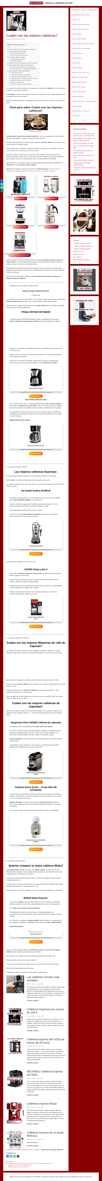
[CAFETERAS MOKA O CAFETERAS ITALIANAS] (51, 214)
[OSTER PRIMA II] (36, 607)
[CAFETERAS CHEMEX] (51, 185)
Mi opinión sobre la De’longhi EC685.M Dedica (20, 1165)
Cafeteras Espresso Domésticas (19, 255)
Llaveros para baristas (77, 96)
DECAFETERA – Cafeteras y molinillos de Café (84, 10)
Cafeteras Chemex (51, 198)
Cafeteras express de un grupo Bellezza (21, 84)
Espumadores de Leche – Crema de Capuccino (84, 101)
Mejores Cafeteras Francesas (83, 246)
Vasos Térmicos (76, 115)
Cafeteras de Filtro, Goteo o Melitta (81, 48)
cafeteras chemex (34, 171)
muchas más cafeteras (47, 171)
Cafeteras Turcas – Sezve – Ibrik (80, 72)
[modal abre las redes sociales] (18, 1156)
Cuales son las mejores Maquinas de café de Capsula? (22, 63)
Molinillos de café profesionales (80, 77)
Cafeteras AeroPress (77, 53)
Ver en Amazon (35, 396)
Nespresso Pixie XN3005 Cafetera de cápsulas (23, 67)
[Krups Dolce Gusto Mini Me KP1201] (36, 827)
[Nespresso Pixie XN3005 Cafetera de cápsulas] (36, 761)
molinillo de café (30, 562)
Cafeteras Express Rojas (17, 82)
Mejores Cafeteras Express (83, 243)
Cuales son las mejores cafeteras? (26, 1163)
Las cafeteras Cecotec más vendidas (20, 74)
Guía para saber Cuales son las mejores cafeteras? (21, 49)
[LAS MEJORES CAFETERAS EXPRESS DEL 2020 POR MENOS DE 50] (15, 1046)
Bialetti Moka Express (16, 72)
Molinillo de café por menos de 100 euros (18, 1166)
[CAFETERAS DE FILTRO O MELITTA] (20, 185)
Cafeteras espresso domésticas (80, 29)
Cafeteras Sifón (76, 63)
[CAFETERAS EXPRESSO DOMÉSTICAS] (19, 242)
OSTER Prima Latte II (16, 61)
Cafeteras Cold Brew (20, 227)
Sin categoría (77, 257)
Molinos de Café (78, 251)
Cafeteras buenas (12, 1163)
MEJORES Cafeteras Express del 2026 (21, 80)
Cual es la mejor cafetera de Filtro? (17, 51)
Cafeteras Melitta (20, 198)
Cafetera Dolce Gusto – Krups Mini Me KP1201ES (23, 68)
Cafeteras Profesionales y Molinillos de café (19, 1149)
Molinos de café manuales (78, 87)
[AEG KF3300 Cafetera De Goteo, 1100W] (36, 434)
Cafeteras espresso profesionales (80, 24)
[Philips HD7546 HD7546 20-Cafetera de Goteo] (36, 377)
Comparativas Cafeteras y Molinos (81, 14)
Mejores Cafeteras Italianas (83, 249)
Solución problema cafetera (81, 260)
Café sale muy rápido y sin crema (83, 143)
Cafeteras (37, 1149)
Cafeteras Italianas (51, 227)
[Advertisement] (36, 335)
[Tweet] (11, 1156)
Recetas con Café (78, 254)
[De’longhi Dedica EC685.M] (36, 533)
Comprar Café (75, 19)
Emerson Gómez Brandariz (79, 39)
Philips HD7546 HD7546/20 (18, 53)
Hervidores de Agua (77, 106)
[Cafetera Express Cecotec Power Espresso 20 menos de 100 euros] (15, 1016)
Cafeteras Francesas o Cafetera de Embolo (83, 43)
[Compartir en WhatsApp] (14, 1156)
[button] (84, 120)
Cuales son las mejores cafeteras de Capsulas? (20, 65)
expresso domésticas (21, 171)
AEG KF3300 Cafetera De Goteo (19, 55)
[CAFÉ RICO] (36, 122)
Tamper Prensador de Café (79, 91)
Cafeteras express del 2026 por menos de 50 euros (24, 78)
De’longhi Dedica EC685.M (18, 59)
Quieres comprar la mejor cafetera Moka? (19, 71)
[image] (15, 1113)
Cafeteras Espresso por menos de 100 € (21, 76)
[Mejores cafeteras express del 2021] (15, 1079)
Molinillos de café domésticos (79, 82)
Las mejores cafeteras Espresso (17, 57)
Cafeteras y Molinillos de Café (58, 3)
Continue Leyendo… (33, 1001)
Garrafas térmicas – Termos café (80, 111)
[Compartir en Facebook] (7, 1156)
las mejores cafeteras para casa (44, 1163)
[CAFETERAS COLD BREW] (20, 214)
